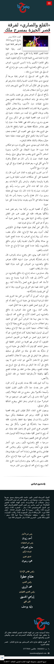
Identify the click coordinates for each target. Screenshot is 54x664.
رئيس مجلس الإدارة (27, 571)
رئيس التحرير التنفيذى (27, 591)
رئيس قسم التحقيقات (27, 543)
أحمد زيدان (27, 538)
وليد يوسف (27, 606)
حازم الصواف (27, 547)
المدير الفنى (27, 601)
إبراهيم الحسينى (27, 596)
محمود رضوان (27, 561)
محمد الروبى (27, 587)
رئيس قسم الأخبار (27, 534)
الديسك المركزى (27, 551)
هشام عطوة (27, 577)
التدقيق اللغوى (27, 557)
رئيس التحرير (27, 582)
